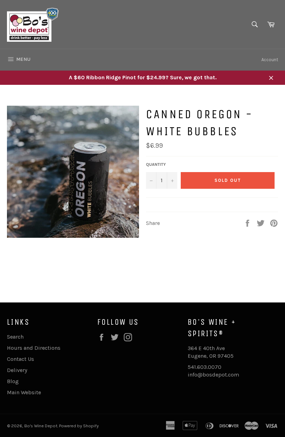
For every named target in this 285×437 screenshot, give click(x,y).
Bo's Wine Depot (40, 425)
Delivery (17, 370)
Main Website (24, 392)
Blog (13, 381)
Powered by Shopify (79, 425)
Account (269, 59)
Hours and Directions (33, 348)
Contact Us (20, 359)
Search (15, 336)
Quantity (156, 164)
